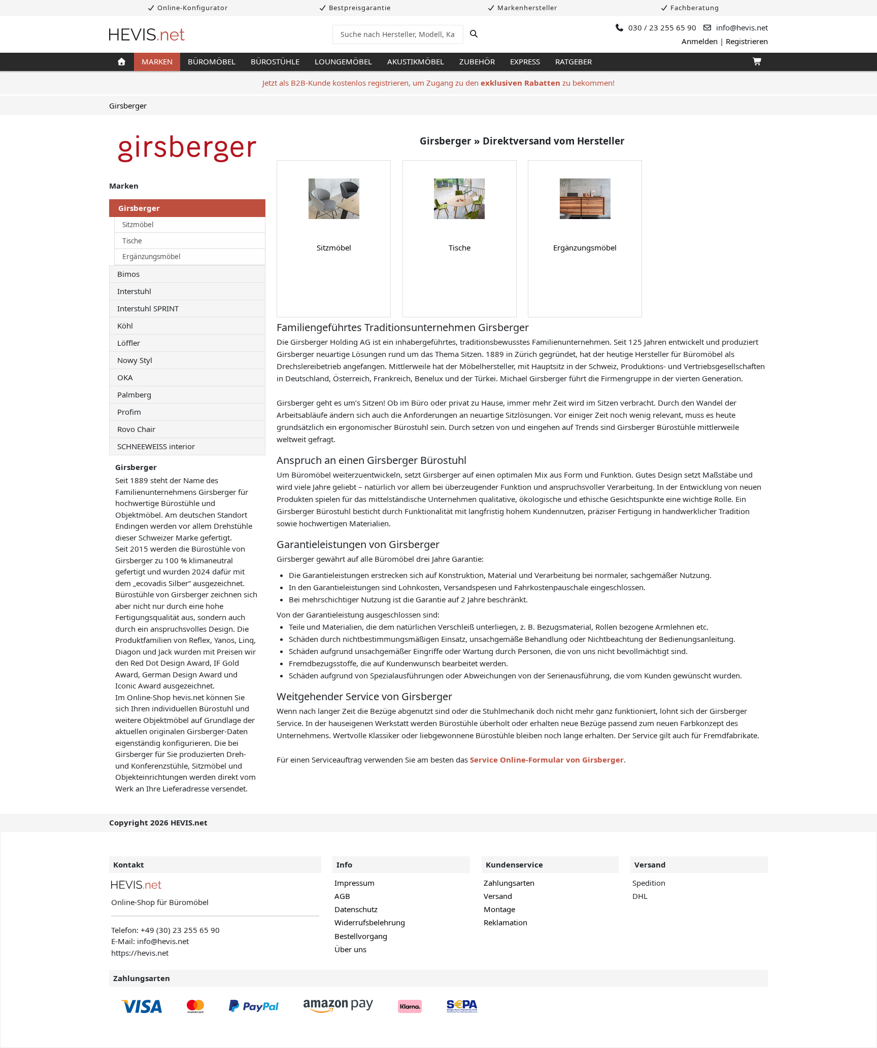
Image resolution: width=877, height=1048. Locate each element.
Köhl (125, 325)
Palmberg (134, 394)
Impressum (354, 883)
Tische (132, 240)
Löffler (128, 343)
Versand (498, 896)
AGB (342, 896)
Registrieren (747, 41)
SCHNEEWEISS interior (156, 446)
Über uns (350, 949)
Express (525, 61)
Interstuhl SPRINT (148, 308)
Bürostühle (275, 61)
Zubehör (477, 61)
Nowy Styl (134, 360)
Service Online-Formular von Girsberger (547, 759)
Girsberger (128, 105)
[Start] (121, 62)
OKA (125, 377)
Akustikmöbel (415, 61)
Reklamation (505, 922)
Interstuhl (134, 291)
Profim (129, 412)
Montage (499, 909)
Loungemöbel (343, 61)
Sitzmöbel (137, 224)
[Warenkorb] (756, 62)
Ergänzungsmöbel (151, 256)
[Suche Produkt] (474, 34)
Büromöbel (211, 61)
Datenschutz (356, 909)
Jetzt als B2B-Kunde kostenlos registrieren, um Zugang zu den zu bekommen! (438, 83)
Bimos (128, 274)
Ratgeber (573, 61)
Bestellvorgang (360, 936)
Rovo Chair (136, 429)
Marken (157, 61)
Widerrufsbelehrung (369, 922)
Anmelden (700, 41)
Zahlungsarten (509, 883)
